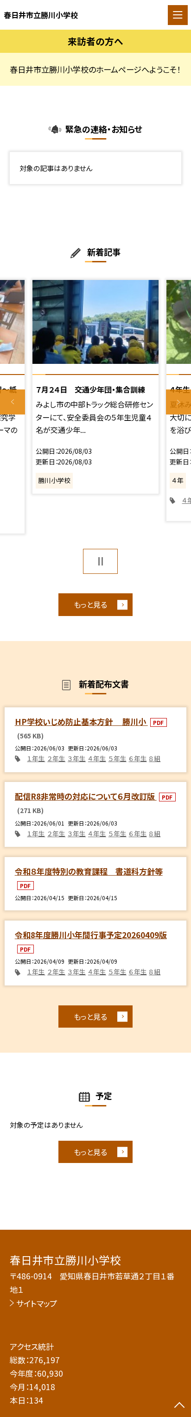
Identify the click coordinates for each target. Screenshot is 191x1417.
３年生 (77, 758)
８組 (154, 758)
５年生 (117, 758)
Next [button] (178, 402)
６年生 (138, 758)
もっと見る (90, 604)
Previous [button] (12, 402)
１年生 (36, 758)
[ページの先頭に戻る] (179, 1406)
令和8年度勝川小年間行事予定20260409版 (91, 934)
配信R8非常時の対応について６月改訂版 (86, 796)
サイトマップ (36, 1303)
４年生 (97, 758)
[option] (95, 386)
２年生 (56, 758)
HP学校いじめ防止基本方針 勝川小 (81, 721)
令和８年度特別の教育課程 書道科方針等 (89, 871)
